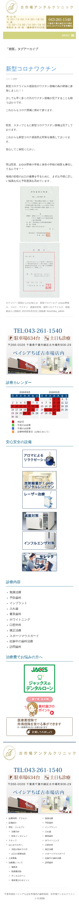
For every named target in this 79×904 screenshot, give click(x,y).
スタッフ (13, 840)
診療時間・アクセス (18, 818)
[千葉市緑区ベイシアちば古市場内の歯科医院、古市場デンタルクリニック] (39, 7)
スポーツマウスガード (24, 635)
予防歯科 (15, 597)
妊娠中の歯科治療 (21, 641)
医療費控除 (16, 871)
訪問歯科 (15, 646)
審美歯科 (15, 614)
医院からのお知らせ (28, 303)
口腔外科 (15, 624)
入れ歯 (14, 608)
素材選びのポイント (20, 880)
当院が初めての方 (19, 849)
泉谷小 (9, 311)
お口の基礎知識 (18, 854)
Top (76, 901)
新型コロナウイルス (53, 307)
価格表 (14, 867)
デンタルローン (18, 876)
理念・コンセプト (17, 827)
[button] (65, 35)
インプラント (18, 603)
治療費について (16, 862)
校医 (67, 307)
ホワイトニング (20, 619)
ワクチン (23, 307)
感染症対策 (35, 307)
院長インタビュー (19, 836)
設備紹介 (13, 823)
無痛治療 (15, 592)
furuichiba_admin (55, 311)
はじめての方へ (16, 845)
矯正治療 (15, 630)
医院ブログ (45, 303)
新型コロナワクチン (31, 69)
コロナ (13, 307)
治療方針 (15, 831)
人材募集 (13, 858)
